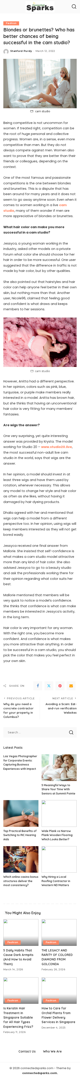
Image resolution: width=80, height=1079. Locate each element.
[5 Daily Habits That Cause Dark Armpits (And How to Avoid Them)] (20, 932)
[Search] (74, 6)
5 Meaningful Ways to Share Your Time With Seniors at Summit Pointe (58, 789)
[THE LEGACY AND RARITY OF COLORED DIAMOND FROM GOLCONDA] (59, 932)
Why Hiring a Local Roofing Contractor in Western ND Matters (56, 881)
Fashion (11, 23)
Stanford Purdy (21, 51)
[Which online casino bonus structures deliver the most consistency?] (20, 859)
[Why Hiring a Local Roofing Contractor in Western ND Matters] (59, 859)
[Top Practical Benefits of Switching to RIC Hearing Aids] (20, 813)
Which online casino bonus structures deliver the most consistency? (20, 881)
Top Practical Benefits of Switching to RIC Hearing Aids (19, 835)
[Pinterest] (60, 685)
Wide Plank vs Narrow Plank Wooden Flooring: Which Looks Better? (57, 835)
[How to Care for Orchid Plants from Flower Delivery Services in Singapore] (59, 990)
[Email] (71, 685)
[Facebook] (37, 685)
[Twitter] (48, 685)
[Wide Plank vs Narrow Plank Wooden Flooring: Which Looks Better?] (59, 813)
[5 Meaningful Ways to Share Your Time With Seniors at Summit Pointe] (59, 767)
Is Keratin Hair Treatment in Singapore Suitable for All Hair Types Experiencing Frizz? (18, 1017)
